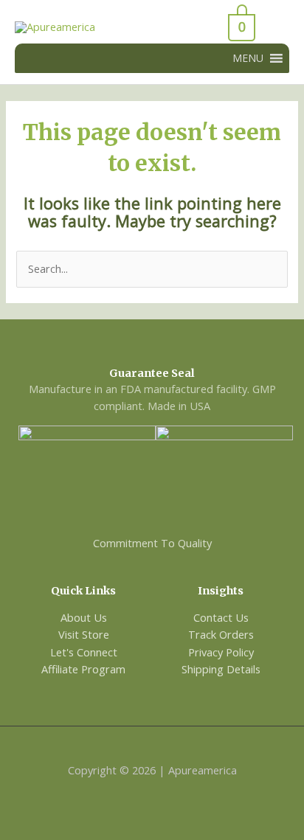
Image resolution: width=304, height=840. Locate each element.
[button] (247, 58)
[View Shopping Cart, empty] (203, 27)
